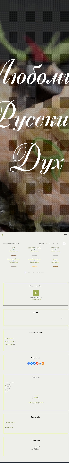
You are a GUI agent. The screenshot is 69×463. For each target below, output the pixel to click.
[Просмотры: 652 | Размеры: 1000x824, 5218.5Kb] (13, 249)
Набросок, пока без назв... (13, 259)
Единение (55, 259)
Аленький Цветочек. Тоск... (34, 259)
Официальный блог (9, 422)
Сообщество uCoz (9, 425)
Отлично (9, 384)
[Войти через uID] (28, 363)
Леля (13, 248)
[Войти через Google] (40, 363)
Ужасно (9, 392)
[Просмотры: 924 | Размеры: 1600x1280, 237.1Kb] (34, 261)
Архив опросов (39, 402)
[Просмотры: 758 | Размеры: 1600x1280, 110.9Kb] (55, 249)
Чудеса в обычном (9, 341)
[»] (64, 243)
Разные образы (55, 262)
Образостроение (14, 251)
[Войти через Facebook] (34, 363)
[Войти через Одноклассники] (43, 363)
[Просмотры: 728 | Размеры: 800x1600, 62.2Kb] (13, 261)
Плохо (8, 390)
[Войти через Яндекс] (37, 363)
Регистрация (34, 299)
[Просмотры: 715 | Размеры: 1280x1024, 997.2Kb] (34, 249)
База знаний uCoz (9, 427)
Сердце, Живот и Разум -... (34, 248)
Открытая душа (55, 248)
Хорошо (9, 386)
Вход (39, 299)
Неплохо (9, 388)
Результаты (31, 402)
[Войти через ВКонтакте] (31, 363)
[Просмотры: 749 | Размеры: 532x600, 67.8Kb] (55, 261)
